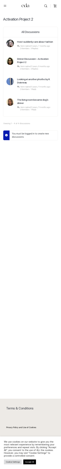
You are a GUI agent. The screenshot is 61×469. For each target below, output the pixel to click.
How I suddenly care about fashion (35, 41)
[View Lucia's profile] (10, 61)
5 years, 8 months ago (40, 66)
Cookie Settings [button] (13, 462)
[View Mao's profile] (10, 102)
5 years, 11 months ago (40, 87)
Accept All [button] (29, 462)
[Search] (46, 6)
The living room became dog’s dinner (32, 101)
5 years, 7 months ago (40, 46)
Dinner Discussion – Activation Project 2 (33, 61)
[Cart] (55, 6)
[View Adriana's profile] (10, 43)
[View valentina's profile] (10, 81)
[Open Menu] (5, 5)
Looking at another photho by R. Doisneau (33, 81)
